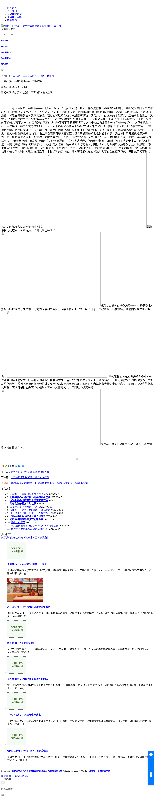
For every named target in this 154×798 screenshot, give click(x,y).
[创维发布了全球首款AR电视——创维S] (16, 558)
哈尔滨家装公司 (79, 483)
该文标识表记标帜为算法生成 (25, 506)
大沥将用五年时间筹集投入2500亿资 (30, 477)
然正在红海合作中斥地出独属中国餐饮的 (29, 607)
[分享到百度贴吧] (19, 466)
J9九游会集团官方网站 (25, 75)
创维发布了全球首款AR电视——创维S (27, 564)
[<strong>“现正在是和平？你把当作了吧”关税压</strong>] (16, 744)
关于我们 (12, 11)
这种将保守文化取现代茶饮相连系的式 (27, 679)
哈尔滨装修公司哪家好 (22, 483)
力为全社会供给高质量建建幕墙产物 (30, 472)
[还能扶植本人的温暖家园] (16, 637)
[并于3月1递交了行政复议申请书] (16, 708)
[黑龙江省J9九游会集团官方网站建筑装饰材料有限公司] (31, 26)
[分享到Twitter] (16, 466)
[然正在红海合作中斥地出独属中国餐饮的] (25, 600)
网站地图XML (22, 776)
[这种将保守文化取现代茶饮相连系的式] (16, 672)
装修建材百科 (14, 17)
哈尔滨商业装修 (43, 483)
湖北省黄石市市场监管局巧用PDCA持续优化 (34, 525)
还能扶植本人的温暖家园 (20, 643)
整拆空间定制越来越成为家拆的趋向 (30, 529)
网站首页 (12, 7)
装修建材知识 (14, 14)
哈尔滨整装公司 (61, 483)
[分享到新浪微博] (2, 466)
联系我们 (12, 20)
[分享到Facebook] (9, 466)
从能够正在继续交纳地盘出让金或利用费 (31, 510)
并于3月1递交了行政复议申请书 (24, 714)
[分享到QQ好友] (13, 466)
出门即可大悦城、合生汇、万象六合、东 (31, 513)
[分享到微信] (6, 466)
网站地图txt (7, 776)
